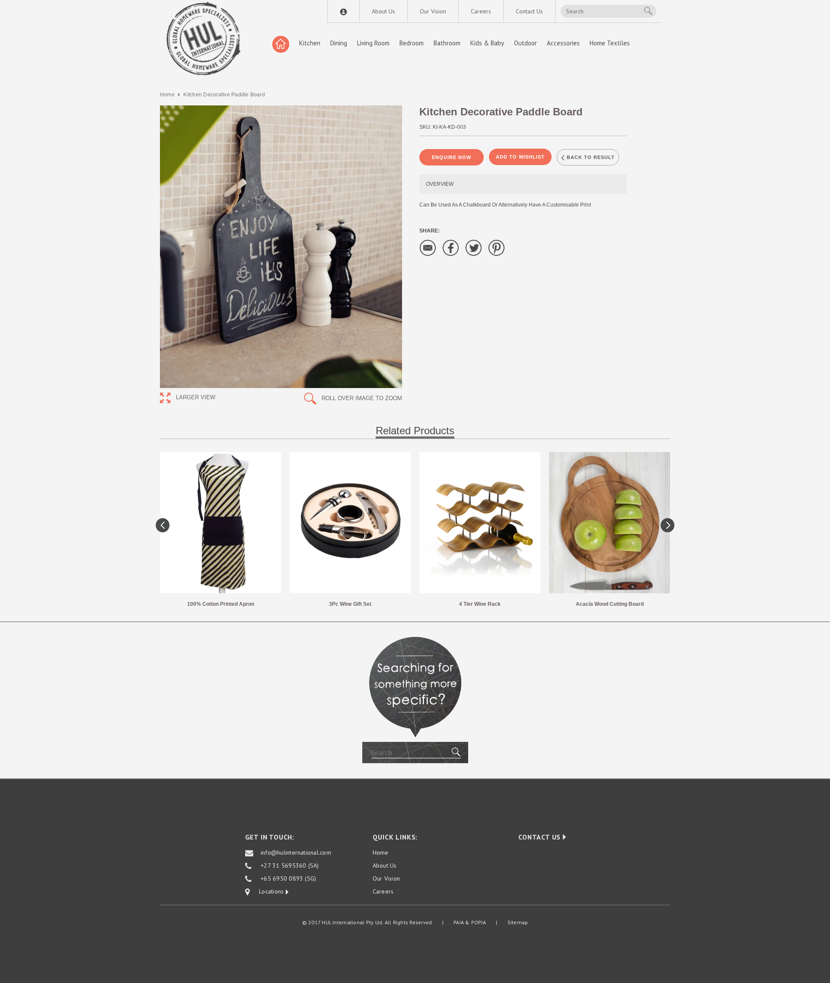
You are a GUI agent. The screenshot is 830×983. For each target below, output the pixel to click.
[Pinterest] (496, 247)
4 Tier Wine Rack (480, 604)
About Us (383, 11)
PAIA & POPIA (469, 922)
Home (167, 95)
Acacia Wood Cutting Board (610, 604)
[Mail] (428, 247)
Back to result (590, 157)
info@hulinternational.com (296, 853)
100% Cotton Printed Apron (220, 604)
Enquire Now (451, 157)
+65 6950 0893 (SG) (288, 879)
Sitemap (518, 922)
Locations (268, 892)
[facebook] (451, 247)
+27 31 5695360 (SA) (290, 866)
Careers (481, 11)
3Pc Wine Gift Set (350, 604)
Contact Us (529, 11)
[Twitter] (473, 247)
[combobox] (608, 11)
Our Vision (433, 11)
